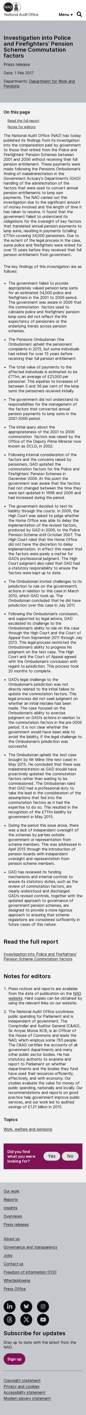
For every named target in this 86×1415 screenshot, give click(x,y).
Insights (10, 1207)
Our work (11, 1191)
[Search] (79, 14)
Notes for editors (22, 127)
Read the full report (23, 121)
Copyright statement (22, 1380)
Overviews (13, 1216)
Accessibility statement (24, 1392)
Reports (11, 1199)
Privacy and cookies (21, 1386)
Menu (64, 14)
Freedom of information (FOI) (30, 1272)
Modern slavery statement (27, 1398)
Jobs (8, 1255)
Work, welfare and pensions (28, 1129)
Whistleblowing (17, 1280)
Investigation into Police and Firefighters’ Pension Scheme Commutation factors (40, 956)
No (70, 1156)
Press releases (16, 1224)
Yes (52, 1156)
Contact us (13, 1263)
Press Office (15, 1288)
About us (12, 1238)
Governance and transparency (30, 1247)
